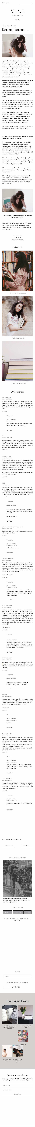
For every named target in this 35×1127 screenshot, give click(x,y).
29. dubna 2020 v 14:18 (12, 720)
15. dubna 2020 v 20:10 (7, 560)
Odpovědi (10, 415)
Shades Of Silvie (7, 658)
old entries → (27, 845)
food (27, 912)
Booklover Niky (7, 778)
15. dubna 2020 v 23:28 (7, 607)
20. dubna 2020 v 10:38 (12, 679)
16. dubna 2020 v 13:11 (12, 639)
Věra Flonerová (7, 605)
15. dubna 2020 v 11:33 (7, 457)
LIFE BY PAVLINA (6, 397)
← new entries (8, 845)
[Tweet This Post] (14, 238)
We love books (6, 733)
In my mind (18, 912)
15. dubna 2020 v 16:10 (12, 506)
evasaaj (4, 694)
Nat (3, 436)
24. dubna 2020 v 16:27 (7, 735)
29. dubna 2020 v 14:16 (12, 762)
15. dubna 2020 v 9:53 (7, 399)
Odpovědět (4, 411)
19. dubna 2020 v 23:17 (7, 659)
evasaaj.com (5, 707)
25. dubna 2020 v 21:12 (7, 780)
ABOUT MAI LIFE (11, 419)
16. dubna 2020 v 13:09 (12, 545)
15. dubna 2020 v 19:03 (7, 528)
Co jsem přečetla (19, 239)
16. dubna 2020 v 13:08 (12, 587)
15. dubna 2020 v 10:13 (12, 421)
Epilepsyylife (6, 627)
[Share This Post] (16, 238)
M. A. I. (17, 11)
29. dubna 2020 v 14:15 (12, 800)
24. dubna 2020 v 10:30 (7, 696)
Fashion (7, 912)
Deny (3, 483)
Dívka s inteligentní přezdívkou (12, 527)
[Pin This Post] (18, 238)
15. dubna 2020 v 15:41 (7, 485)
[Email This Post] (20, 238)
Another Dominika (8, 558)
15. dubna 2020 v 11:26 (7, 437)
